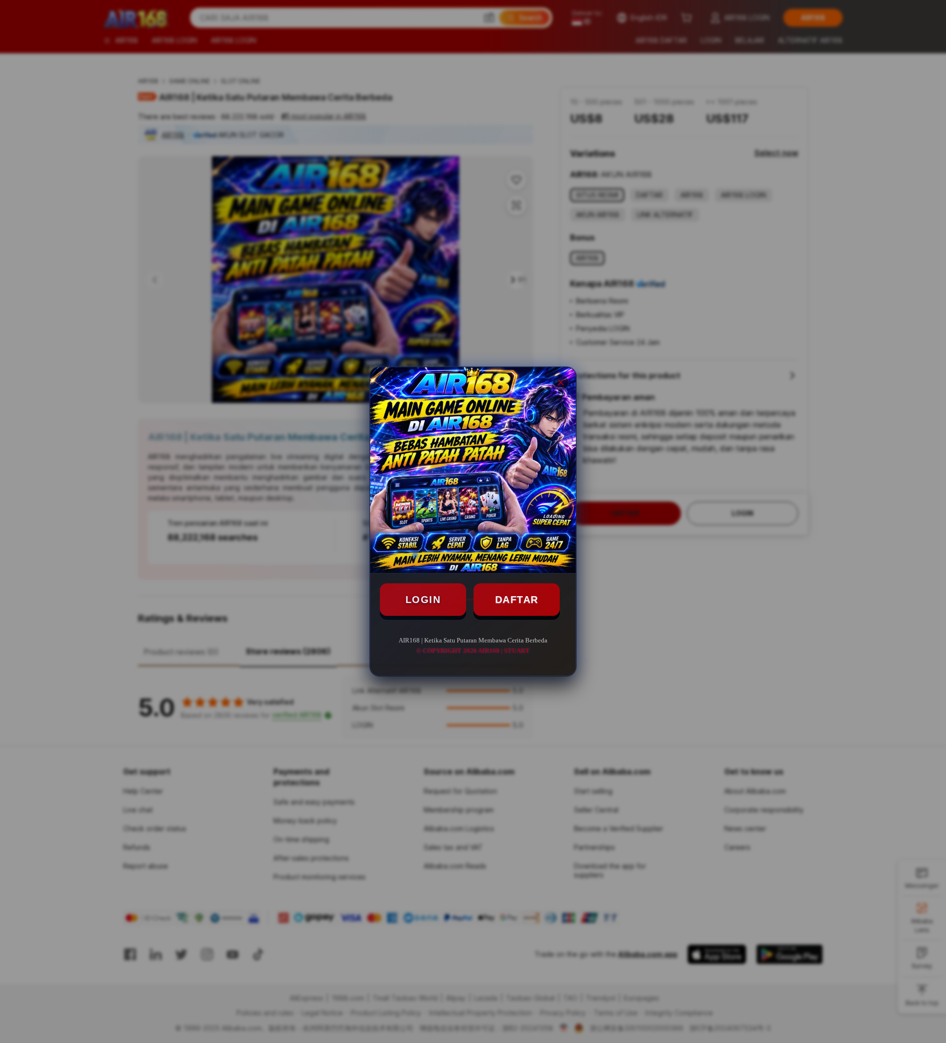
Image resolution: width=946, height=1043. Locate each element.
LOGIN (423, 599)
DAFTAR (517, 599)
